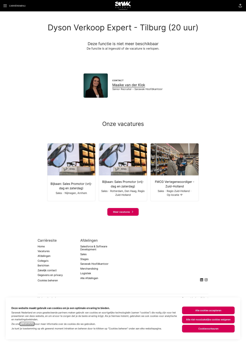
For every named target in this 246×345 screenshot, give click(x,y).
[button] (240, 6)
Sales (83, 254)
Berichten (43, 265)
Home (41, 246)
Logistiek (85, 273)
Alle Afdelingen (89, 278)
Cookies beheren (48, 280)
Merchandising (89, 268)
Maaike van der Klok (128, 85)
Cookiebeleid (27, 324)
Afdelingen (44, 255)
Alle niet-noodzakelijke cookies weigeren (208, 319)
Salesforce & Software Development (93, 248)
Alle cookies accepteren (208, 310)
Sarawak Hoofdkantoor (94, 263)
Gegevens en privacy (50, 275)
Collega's (43, 260)
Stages (84, 259)
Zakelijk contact (47, 270)
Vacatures (44, 251)
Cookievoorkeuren (208, 328)
